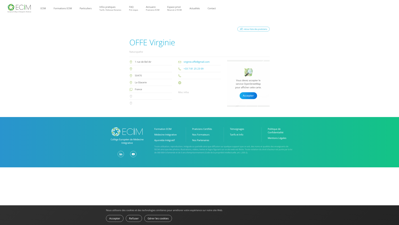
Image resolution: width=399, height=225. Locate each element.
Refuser (134, 218)
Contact (212, 8)
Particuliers (86, 8)
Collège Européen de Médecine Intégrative (127, 141)
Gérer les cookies (158, 218)
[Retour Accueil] (19, 8)
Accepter (248, 95)
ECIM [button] (43, 8)
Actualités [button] (195, 8)
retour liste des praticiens (255, 29)
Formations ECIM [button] (63, 8)
